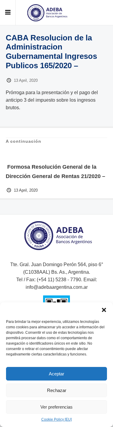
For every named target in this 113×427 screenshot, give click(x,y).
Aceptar (56, 373)
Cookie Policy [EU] (56, 419)
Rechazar (56, 390)
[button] (104, 310)
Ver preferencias (56, 406)
